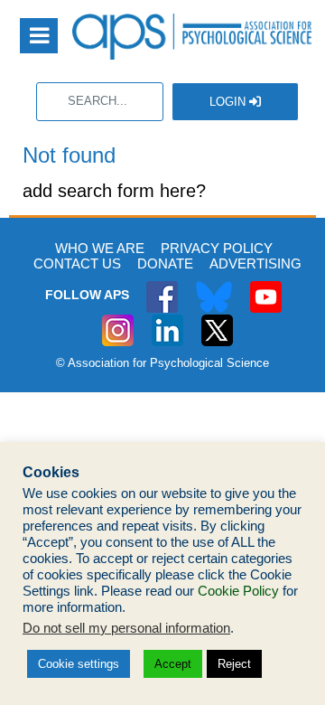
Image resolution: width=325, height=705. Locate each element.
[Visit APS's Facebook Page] (162, 287)
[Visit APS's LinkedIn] (167, 320)
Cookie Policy (238, 591)
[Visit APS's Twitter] (214, 287)
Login (229, 101)
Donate (165, 263)
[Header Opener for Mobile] (39, 35)
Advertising (255, 263)
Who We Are (99, 248)
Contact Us (77, 263)
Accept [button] (172, 664)
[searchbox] (99, 101)
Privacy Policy (217, 248)
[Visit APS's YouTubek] (266, 287)
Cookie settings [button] (78, 664)
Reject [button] (234, 664)
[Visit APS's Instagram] (118, 320)
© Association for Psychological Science (162, 363)
